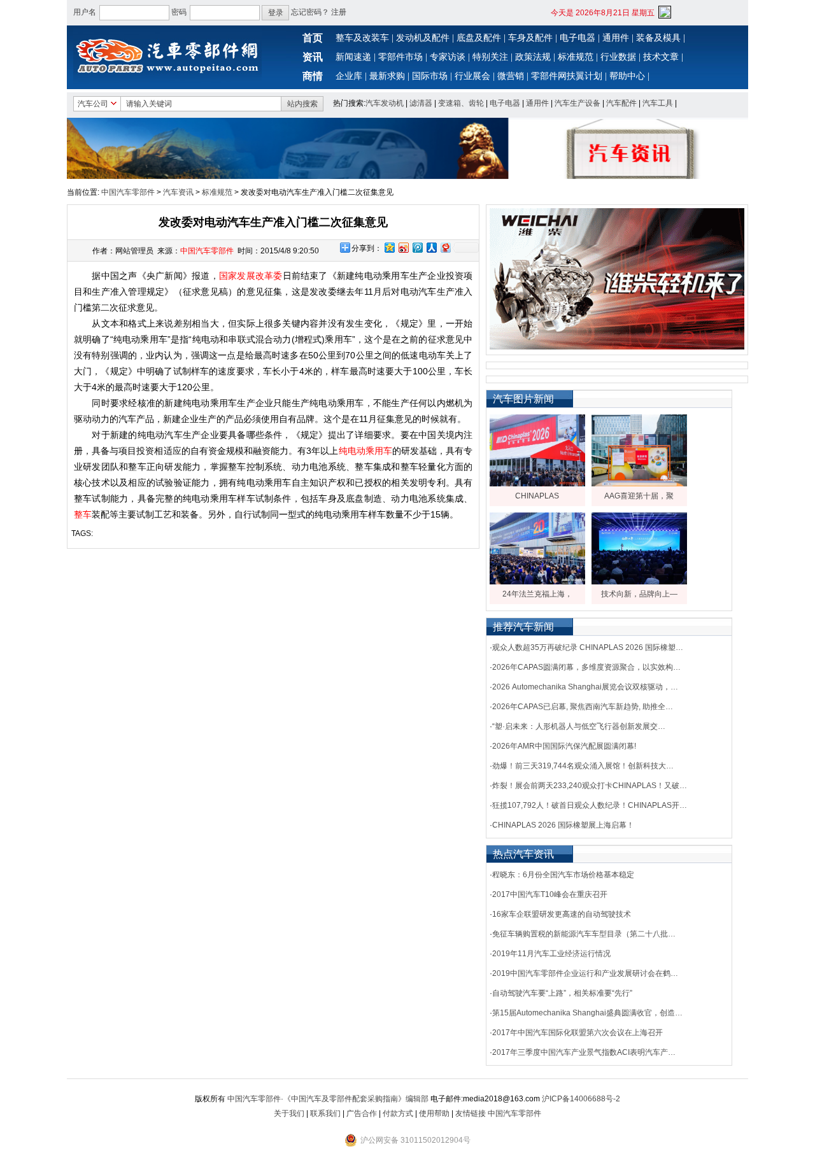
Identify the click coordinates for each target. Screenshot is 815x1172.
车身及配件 (530, 38)
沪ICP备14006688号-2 (581, 1098)
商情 (312, 76)
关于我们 (289, 1113)
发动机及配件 (423, 38)
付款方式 (398, 1113)
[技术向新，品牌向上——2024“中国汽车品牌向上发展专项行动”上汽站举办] (639, 581)
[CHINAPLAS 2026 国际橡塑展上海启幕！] (537, 483)
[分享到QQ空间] (389, 247)
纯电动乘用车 (365, 451)
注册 (338, 12)
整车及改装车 (362, 38)
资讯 (312, 57)
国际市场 (430, 76)
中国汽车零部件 (128, 192)
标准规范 (575, 57)
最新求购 (387, 76)
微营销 (510, 76)
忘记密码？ (310, 12)
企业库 (349, 76)
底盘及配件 (479, 38)
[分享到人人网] (431, 247)
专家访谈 (447, 57)
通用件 (615, 38)
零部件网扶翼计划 (566, 76)
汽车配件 (621, 103)
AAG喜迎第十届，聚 (639, 495)
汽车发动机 (384, 103)
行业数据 (618, 57)
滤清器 (420, 103)
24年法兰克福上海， (537, 594)
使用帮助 (434, 1113)
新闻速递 (353, 57)
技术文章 (661, 57)
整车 (83, 514)
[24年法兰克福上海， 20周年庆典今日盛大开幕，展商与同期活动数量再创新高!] (537, 581)
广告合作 (361, 1113)
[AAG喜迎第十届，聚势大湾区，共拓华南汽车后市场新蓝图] (639, 483)
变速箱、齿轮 (461, 103)
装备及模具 (658, 38)
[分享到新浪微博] (403, 247)
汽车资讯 (178, 192)
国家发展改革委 (251, 276)
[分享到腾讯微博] (417, 247)
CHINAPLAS (537, 495)
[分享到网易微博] (445, 247)
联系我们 (325, 1113)
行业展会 (472, 76)
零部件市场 (400, 57)
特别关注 (490, 57)
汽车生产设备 (577, 103)
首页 (312, 37)
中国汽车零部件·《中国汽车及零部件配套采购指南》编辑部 (328, 1098)
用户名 (84, 12)
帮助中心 (627, 76)
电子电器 (577, 38)
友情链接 (470, 1113)
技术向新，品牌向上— (639, 594)
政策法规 (533, 57)
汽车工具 (657, 103)
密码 (179, 12)
